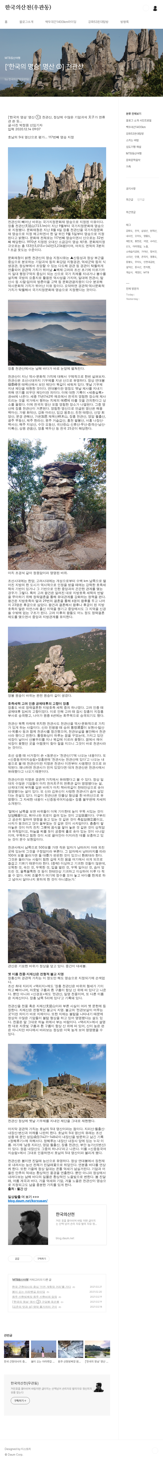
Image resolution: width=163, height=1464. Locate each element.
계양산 (138, 272)
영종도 (147, 236)
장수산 (138, 267)
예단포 (129, 241)
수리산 (153, 241)
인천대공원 (149, 262)
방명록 (124, 22)
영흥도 (153, 256)
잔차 (137, 230)
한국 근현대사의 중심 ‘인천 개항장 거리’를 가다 (41, 1286)
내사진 (129, 236)
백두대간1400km (136, 127)
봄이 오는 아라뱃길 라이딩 (28, 1291)
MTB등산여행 (20, 1279)
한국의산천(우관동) (28, 8)
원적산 (153, 230)
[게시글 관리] (27, 1259)
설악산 (129, 267)
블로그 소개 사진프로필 (138, 120)
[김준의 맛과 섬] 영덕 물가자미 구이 (34, 1306)
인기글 (141, 199)
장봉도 (129, 262)
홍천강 (138, 241)
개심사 (129, 272)
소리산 (129, 256)
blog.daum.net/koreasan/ (28, 1201)
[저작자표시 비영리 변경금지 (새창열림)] (54, 1258)
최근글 (129, 199)
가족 (128, 166)
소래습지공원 (132, 251)
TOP (155, 1450)
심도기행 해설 (133, 146)
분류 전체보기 (133, 113)
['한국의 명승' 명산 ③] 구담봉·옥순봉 (35, 1301)
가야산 (144, 251)
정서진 (153, 251)
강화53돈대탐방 (98, 22)
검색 (146, 8)
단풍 (137, 256)
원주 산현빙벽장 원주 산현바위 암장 (34, 1296)
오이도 (138, 236)
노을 (146, 246)
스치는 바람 (132, 140)
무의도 (138, 262)
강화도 (129, 230)
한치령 (147, 267)
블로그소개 (26, 22)
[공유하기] (22, 1259)
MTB (146, 272)
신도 (128, 246)
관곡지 (144, 256)
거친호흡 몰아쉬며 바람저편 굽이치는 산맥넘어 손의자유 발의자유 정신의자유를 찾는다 (51, 1390)
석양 (146, 241)
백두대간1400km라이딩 (60, 22)
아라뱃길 (137, 246)
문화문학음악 (133, 160)
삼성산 (144, 230)
